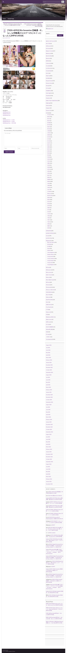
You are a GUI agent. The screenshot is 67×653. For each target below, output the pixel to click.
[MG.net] (48, 267)
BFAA (48, 116)
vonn (5, 37)
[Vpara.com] (48, 312)
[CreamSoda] (48, 70)
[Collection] (48, 63)
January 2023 (48, 451)
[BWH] (47, 60)
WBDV (48, 225)
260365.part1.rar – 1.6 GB (8, 119)
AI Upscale (49, 114)
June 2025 (48, 379)
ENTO (48, 149)
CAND (48, 130)
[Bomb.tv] (48, 58)
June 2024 (48, 409)
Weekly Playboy (50, 254)
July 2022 (48, 466)
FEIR (48, 155)
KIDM (48, 167)
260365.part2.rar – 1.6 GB (8, 121)
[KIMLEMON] (49, 230)
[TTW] (47, 309)
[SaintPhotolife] (49, 299)
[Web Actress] (49, 319)
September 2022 (49, 461)
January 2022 (48, 481)
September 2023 (49, 431)
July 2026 (48, 347)
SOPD (48, 205)
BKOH (48, 120)
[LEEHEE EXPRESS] (50, 233)
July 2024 (48, 407)
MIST (48, 175)
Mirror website (52, 532)
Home (4, 18)
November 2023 (49, 426)
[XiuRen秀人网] (49, 329)
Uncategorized (49, 339)
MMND (48, 179)
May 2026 (48, 352)
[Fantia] (47, 85)
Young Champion (50, 258)
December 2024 (49, 394)
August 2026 (48, 345)
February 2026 (49, 360)
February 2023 (49, 449)
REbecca (49, 193)
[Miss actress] (49, 272)
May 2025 (48, 382)
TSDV (9, 37)
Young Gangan (50, 260)
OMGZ (48, 187)
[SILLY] (47, 302)
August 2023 (48, 434)
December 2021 (49, 484)
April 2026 (48, 355)
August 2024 (48, 404)
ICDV (48, 161)
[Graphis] (48, 95)
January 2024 (48, 422)
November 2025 (49, 367)
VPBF (48, 223)
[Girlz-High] (48, 93)
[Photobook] (48, 287)
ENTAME (49, 244)
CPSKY (48, 132)
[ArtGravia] (48, 48)
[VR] (47, 314)
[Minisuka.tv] (48, 269)
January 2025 (48, 392)
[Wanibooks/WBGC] (50, 317)
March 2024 (48, 417)
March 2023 (48, 446)
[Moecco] (48, 277)
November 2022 (49, 456)
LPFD (48, 173)
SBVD (48, 199)
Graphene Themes (12, 651)
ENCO (48, 145)
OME (48, 185)
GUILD (48, 159)
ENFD (48, 147)
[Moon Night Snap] (50, 279)
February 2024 (49, 419)
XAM (48, 227)
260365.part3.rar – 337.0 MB (9, 123)
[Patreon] (48, 284)
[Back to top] (64, 650)
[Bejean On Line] (49, 50)
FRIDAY (49, 250)
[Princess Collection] (50, 289)
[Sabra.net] (48, 297)
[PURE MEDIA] (49, 292)
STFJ (48, 209)
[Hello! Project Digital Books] (52, 100)
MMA (48, 177)
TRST (48, 219)
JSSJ (48, 165)
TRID (48, 215)
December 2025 (49, 364)
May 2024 (48, 412)
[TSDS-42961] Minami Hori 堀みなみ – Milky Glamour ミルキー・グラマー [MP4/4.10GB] (54, 540)
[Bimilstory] (48, 53)
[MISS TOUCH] (49, 274)
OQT (48, 189)
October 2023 (49, 429)
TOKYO (49, 213)
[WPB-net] (48, 321)
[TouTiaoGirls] (49, 307)
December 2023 (49, 424)
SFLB (48, 203)
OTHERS (49, 191)
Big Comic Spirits (50, 242)
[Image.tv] (48, 108)
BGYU (48, 118)
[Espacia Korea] (49, 80)
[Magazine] (48, 240)
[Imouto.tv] (48, 110)
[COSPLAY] (48, 68)
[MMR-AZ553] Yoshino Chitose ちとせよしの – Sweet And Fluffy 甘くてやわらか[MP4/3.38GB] (54, 609)
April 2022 (48, 474)
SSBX (48, 207)
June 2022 (48, 469)
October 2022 (49, 459)
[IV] (7, 37)
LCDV (48, 169)
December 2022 (49, 454)
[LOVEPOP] (48, 238)
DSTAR (48, 136)
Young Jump (49, 262)
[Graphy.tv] (48, 98)
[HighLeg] (48, 103)
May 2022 (48, 471)
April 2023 (48, 444)
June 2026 (48, 350)
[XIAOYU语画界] (49, 326)
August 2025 (48, 374)
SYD (48, 211)
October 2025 (49, 369)
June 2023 (48, 439)
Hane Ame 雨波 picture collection (55, 495)
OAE (48, 183)
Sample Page (11, 18)
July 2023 (48, 436)
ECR (48, 138)
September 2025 (49, 372)
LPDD (48, 171)
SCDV (48, 201)
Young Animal (50, 256)
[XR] (47, 331)
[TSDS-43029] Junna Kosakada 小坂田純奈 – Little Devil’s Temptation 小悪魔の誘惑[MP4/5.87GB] (33, 25)
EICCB (48, 140)
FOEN (48, 157)
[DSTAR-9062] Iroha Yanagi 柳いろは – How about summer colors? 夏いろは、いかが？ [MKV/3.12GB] (54, 529)
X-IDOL (33, 12)
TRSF (48, 217)
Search (47, 33)
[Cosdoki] (48, 65)
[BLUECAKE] (48, 55)
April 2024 (48, 414)
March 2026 (48, 357)
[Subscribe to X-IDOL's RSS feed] (3, 1)
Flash (48, 248)
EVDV (48, 151)
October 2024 (49, 399)
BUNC (48, 126)
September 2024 (49, 402)
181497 (53, 525)
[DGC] (47, 73)
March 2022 (48, 476)
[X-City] (47, 324)
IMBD (48, 163)
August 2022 (48, 464)
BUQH (48, 128)
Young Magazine (50, 264)
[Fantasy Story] (49, 83)
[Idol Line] (48, 105)
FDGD (48, 153)
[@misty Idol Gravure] (50, 41)
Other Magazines (50, 252)
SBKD (48, 197)
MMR (48, 181)
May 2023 (48, 441)
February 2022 (49, 479)
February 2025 (49, 389)
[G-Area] (48, 88)
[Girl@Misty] (48, 90)
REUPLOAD (49, 195)
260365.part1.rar (6, 112)
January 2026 (48, 362)
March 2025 (48, 387)
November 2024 (49, 397)
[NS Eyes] (48, 282)
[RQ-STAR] (48, 294)
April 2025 (48, 384)
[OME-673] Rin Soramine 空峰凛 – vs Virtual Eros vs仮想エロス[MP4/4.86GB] (54, 570)
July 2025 (48, 377)
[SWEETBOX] (49, 304)
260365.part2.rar (6, 113)
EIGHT (48, 142)
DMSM (48, 134)
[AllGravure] (48, 46)
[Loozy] (47, 235)
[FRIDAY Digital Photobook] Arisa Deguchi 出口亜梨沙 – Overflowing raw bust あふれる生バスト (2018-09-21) (54, 546)
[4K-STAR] (48, 43)
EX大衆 (48, 246)
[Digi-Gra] (48, 75)
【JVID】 (48, 336)
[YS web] (48, 334)
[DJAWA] (48, 78)
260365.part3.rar (6, 115)
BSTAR (48, 124)
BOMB (48, 122)
